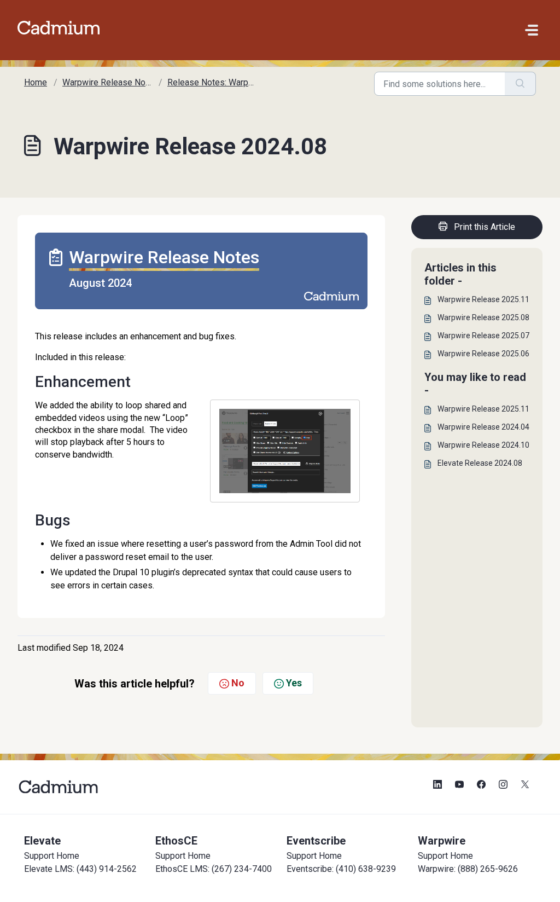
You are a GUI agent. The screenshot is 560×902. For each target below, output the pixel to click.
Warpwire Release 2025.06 (483, 353)
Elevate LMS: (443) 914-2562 (80, 869)
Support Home (51, 856)
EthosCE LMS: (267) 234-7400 (213, 869)
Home (35, 82)
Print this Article (484, 227)
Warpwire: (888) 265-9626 (468, 869)
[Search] (520, 84)
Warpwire (441, 840)
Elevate (42, 840)
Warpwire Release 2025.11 (483, 299)
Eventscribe (316, 840)
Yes (294, 683)
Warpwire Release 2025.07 (483, 335)
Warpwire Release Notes (110, 82)
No (237, 683)
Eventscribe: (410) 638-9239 (341, 869)
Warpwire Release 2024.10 (483, 445)
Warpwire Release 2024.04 (483, 427)
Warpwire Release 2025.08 (483, 317)
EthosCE (176, 840)
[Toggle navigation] (531, 30)
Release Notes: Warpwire (216, 82)
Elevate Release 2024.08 (480, 463)
